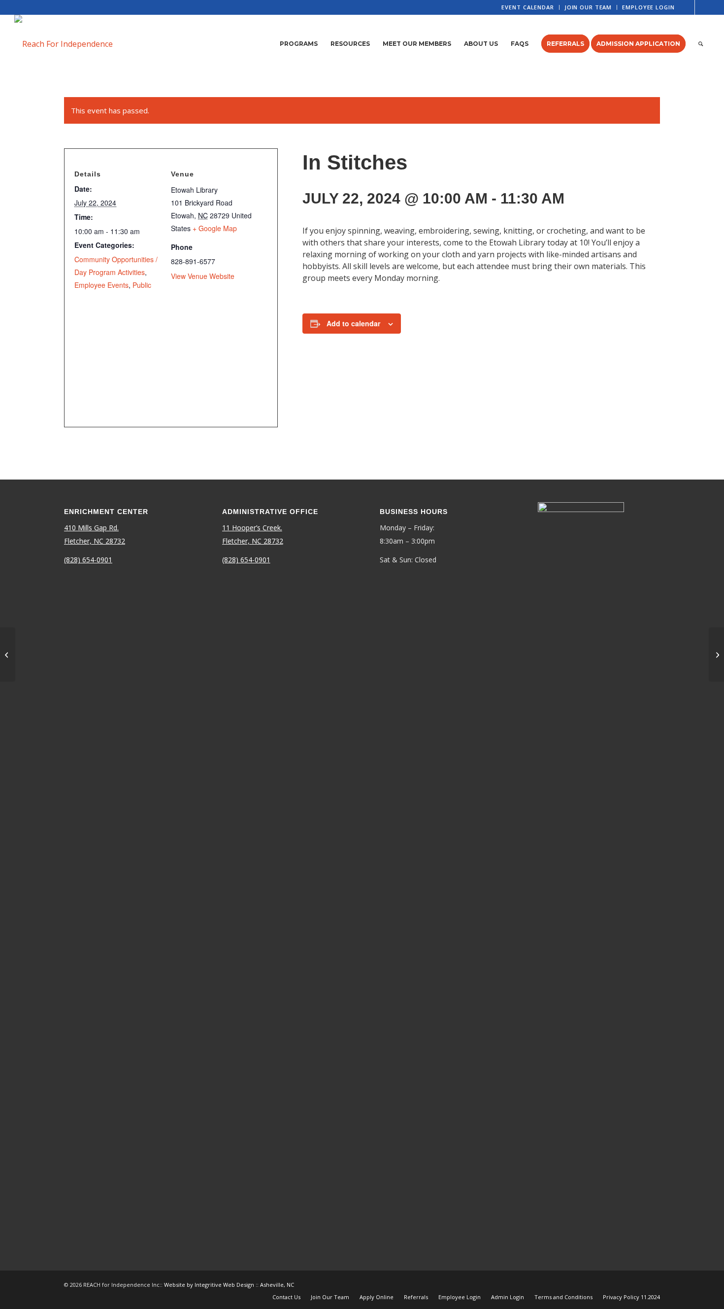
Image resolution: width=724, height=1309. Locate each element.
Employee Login (648, 7)
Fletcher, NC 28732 (94, 541)
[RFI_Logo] (63, 44)
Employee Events (101, 285)
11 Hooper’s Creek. (252, 527)
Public (141, 285)
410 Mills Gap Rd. (91, 527)
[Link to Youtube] (702, 7)
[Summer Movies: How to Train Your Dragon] (7, 654)
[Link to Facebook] (687, 7)
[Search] (700, 44)
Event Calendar (527, 7)
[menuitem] (527, 7)
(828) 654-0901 (88, 559)
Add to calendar (353, 323)
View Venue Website (202, 276)
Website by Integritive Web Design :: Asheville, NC (229, 1284)
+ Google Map (215, 228)
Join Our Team (588, 7)
